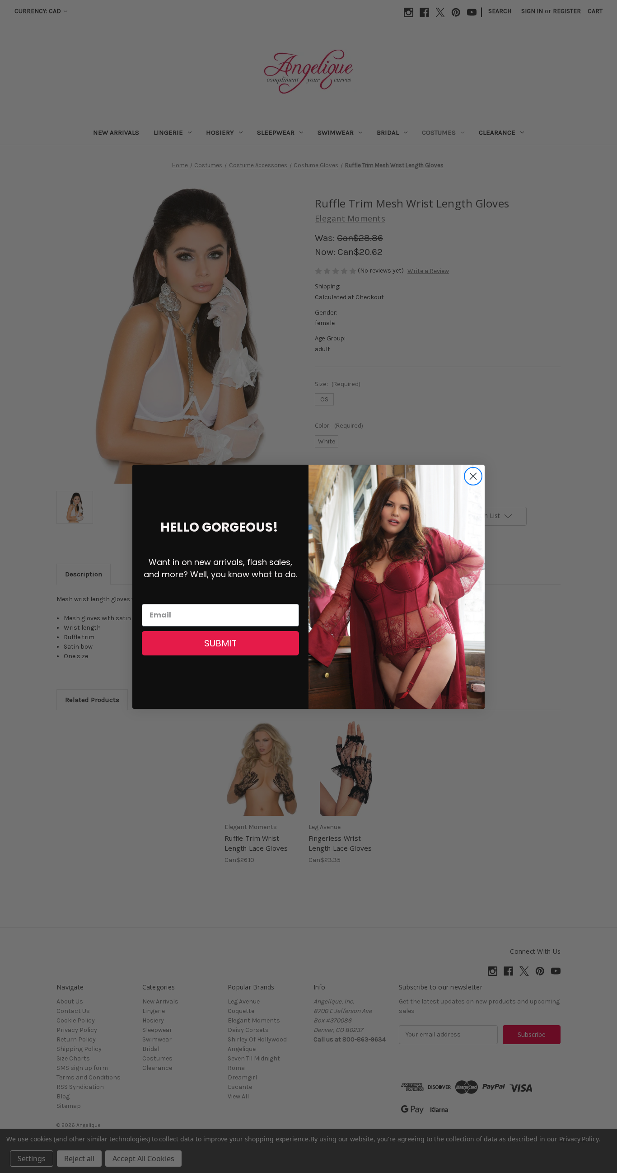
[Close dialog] (473, 476)
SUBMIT (220, 643)
